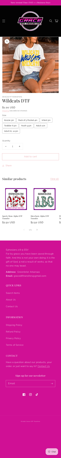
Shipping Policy (14, 325)
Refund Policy (13, 332)
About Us (11, 299)
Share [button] (9, 165)
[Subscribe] (52, 383)
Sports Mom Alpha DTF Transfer (12, 217)
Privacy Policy (13, 338)
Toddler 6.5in (10, 126)
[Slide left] (24, 229)
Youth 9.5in (26, 126)
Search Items (13, 293)
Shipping (5, 111)
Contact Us (12, 306)
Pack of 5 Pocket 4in (27, 120)
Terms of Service (15, 345)
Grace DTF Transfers (33, 421)
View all (54, 179)
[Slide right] (37, 229)
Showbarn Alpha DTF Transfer (40, 217)
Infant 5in (46, 120)
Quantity (6, 141)
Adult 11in (40, 126)
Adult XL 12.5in (11, 131)
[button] (3, 21)
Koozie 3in (9, 120)
